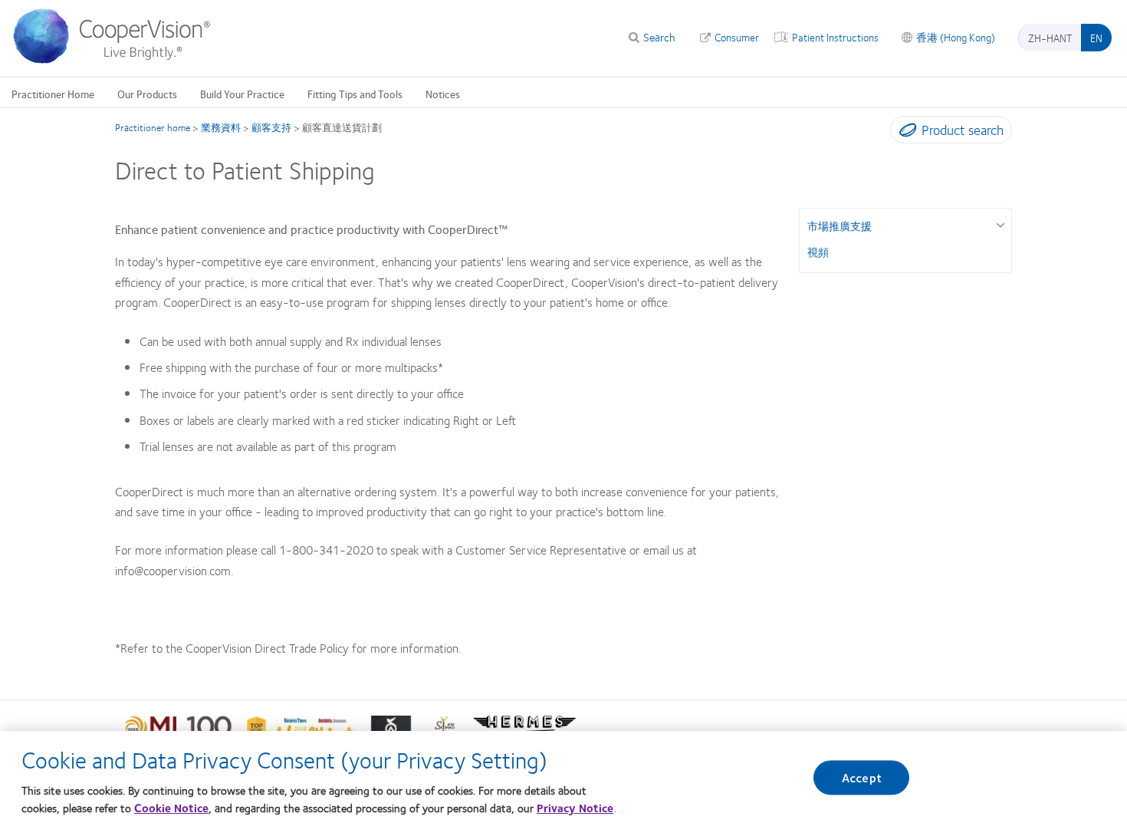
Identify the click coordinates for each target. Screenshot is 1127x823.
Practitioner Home (53, 93)
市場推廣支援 (839, 225)
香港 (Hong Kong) (955, 36)
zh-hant (1050, 37)
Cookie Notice (171, 807)
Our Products (147, 93)
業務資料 (221, 127)
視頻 (818, 251)
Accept (862, 777)
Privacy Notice (575, 807)
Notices (443, 93)
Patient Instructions (835, 36)
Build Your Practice (242, 93)
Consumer (737, 36)
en (1096, 37)
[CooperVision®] (119, 59)
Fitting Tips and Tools (354, 93)
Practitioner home (152, 127)
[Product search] (904, 132)
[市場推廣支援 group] (1000, 223)
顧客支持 (271, 127)
